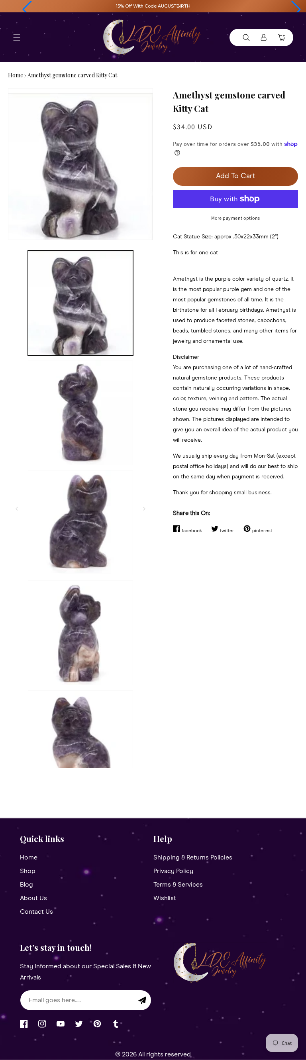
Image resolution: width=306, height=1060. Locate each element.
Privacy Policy (173, 871)
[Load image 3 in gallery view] (80, 522)
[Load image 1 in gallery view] (80, 303)
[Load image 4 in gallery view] (80, 632)
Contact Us (36, 912)
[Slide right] (144, 508)
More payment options (235, 218)
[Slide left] (17, 508)
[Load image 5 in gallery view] (80, 742)
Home (15, 75)
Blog (26, 884)
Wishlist (164, 898)
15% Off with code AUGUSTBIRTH (153, 6)
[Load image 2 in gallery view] (80, 412)
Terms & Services (178, 884)
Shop (27, 871)
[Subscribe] (142, 1000)
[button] (27, 9)
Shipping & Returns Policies (192, 858)
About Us (33, 898)
